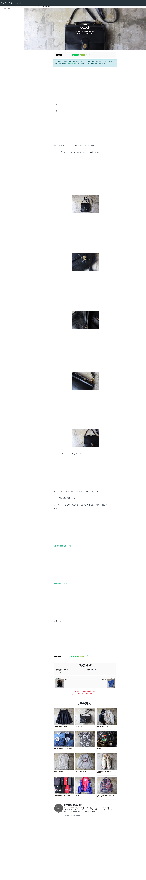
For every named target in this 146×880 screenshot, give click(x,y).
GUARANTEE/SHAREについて (73, 815)
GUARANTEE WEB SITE (62, 546)
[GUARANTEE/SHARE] (14, 3)
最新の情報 (71, 63)
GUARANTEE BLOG (61, 584)
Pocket (87, 54)
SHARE (59, 672)
